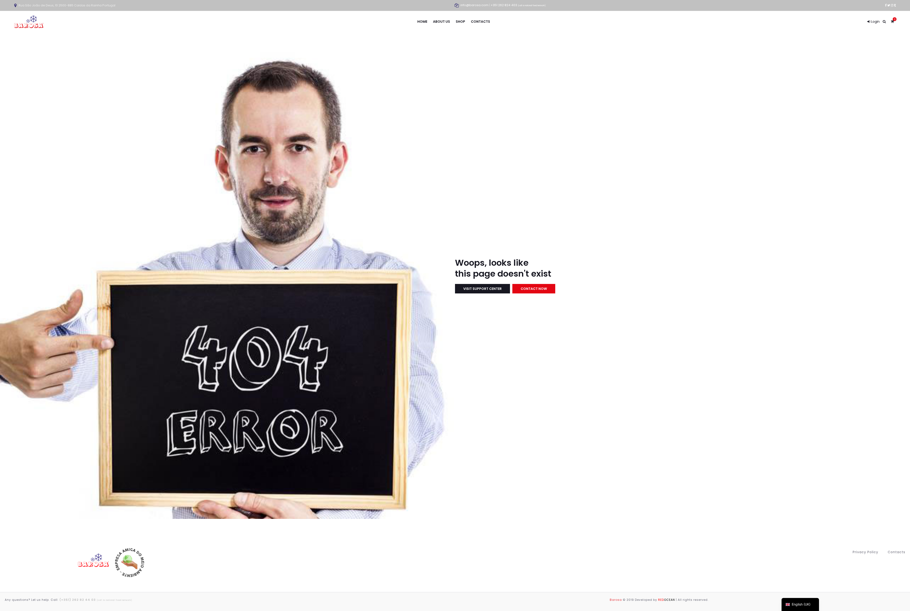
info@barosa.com (474, 5)
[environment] (129, 563)
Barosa (616, 600)
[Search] (884, 21)
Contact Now (534, 288)
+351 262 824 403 (518, 5)
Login (875, 21)
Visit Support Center (482, 288)
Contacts (896, 552)
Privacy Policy (865, 552)
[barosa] (94, 562)
